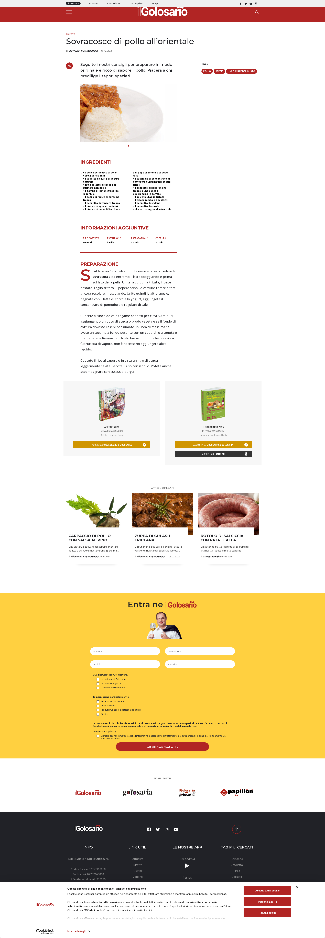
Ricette (70, 34)
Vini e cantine (108, 705)
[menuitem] (138, 859)
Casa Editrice (114, 3)
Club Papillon (136, 3)
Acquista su (213, 454)
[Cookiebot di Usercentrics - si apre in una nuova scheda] (45, 931)
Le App (155, 3)
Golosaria (93, 3)
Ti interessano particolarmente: (111, 697)
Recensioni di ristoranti (112, 701)
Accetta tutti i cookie (267, 890)
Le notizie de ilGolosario (113, 679)
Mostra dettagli (76, 931)
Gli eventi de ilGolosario (113, 687)
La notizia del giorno (111, 683)
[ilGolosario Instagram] (256, 3)
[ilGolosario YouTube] (251, 3)
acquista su (112, 445)
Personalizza (265, 901)
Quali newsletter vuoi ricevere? (110, 674)
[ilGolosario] (162, 10)
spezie (219, 71)
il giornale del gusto (241, 71)
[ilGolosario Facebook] (240, 3)
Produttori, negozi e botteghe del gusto (121, 709)
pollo (207, 71)
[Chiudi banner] (297, 887)
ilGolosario (73, 3)
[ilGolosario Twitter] (245, 3)
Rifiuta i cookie (267, 912)
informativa (142, 735)
